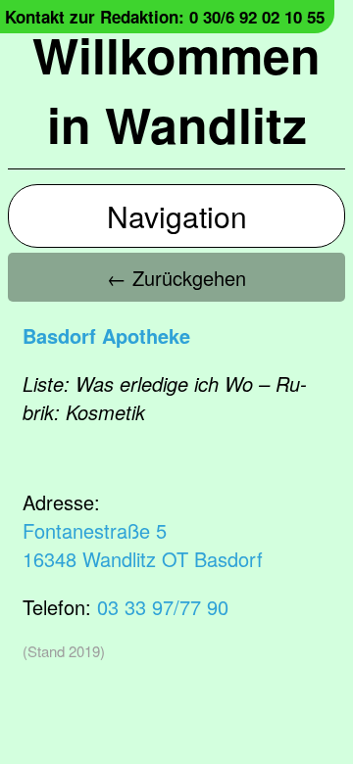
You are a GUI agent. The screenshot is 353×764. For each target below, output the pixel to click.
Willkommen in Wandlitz (176, 89)
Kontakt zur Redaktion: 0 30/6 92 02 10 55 (165, 16)
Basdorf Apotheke (106, 335)
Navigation (177, 216)
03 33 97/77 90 (162, 607)
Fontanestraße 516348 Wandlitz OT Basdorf (143, 544)
